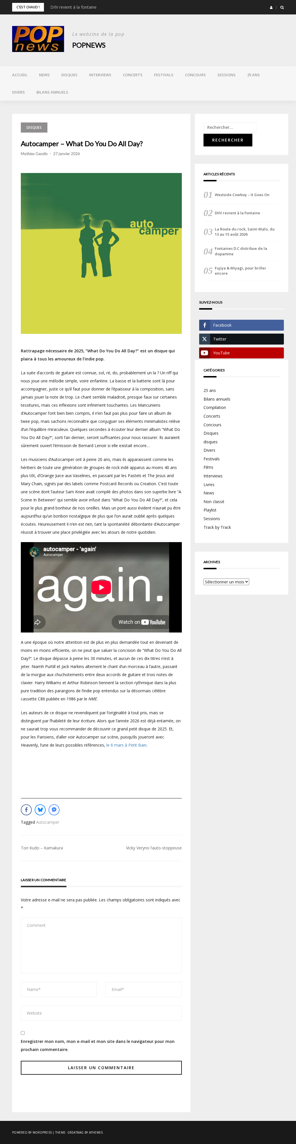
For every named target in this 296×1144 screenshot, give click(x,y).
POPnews (89, 45)
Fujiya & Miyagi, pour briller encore (240, 270)
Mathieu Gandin (34, 153)
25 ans (253, 74)
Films (208, 467)
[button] (271, 7)
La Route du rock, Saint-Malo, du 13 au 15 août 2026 (245, 231)
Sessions (226, 74)
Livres (209, 484)
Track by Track (217, 527)
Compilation (215, 407)
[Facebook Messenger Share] (54, 809)
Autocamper (47, 822)
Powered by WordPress (32, 1132)
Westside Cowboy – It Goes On (242, 194)
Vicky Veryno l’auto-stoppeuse (154, 848)
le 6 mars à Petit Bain (126, 745)
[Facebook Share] (26, 809)
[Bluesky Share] (40, 809)
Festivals (163, 74)
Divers (18, 92)
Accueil (19, 74)
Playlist (210, 510)
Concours (195, 74)
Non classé (214, 501)
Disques (69, 74)
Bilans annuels (52, 92)
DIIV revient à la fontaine (73, 7)
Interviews (100, 74)
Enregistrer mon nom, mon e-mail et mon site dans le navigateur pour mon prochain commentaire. (98, 1045)
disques (211, 441)
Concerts (133, 74)
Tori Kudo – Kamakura (42, 848)
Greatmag (75, 1132)
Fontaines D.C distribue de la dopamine (241, 251)
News (44, 74)
